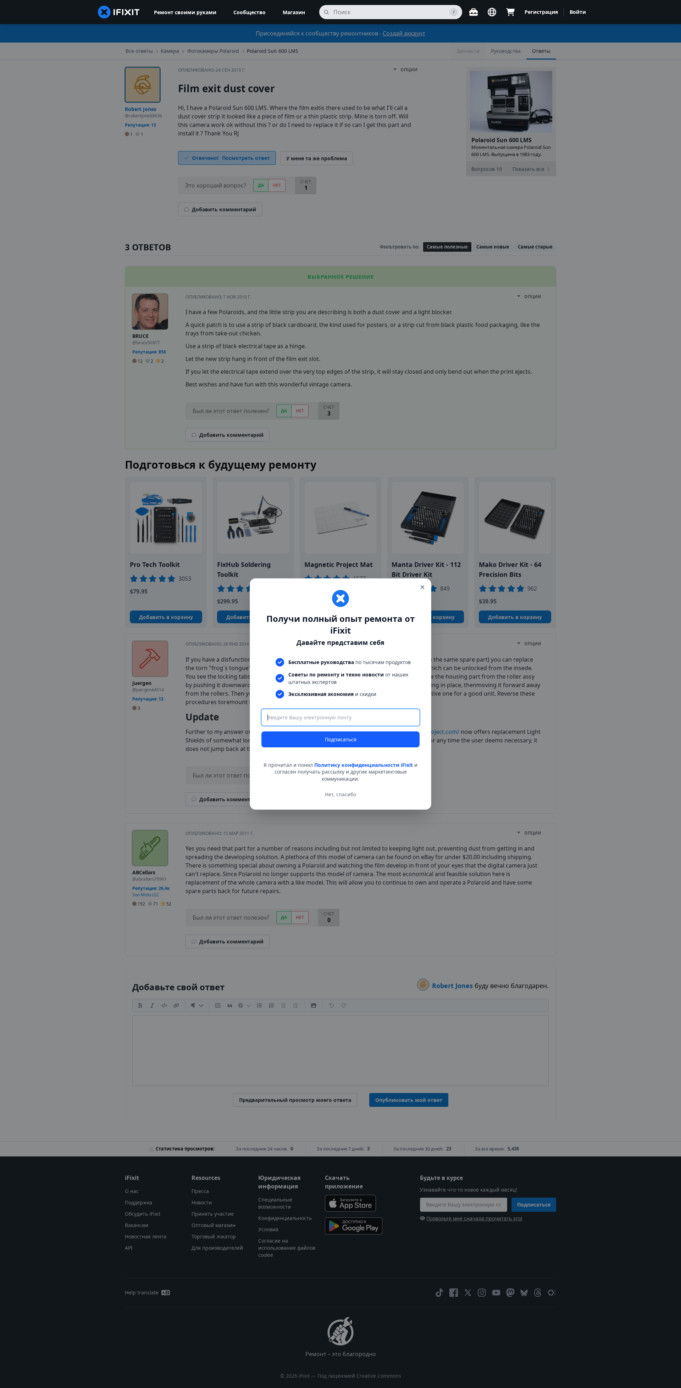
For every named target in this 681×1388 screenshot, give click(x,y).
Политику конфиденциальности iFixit (363, 765)
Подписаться (340, 739)
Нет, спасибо (340, 794)
